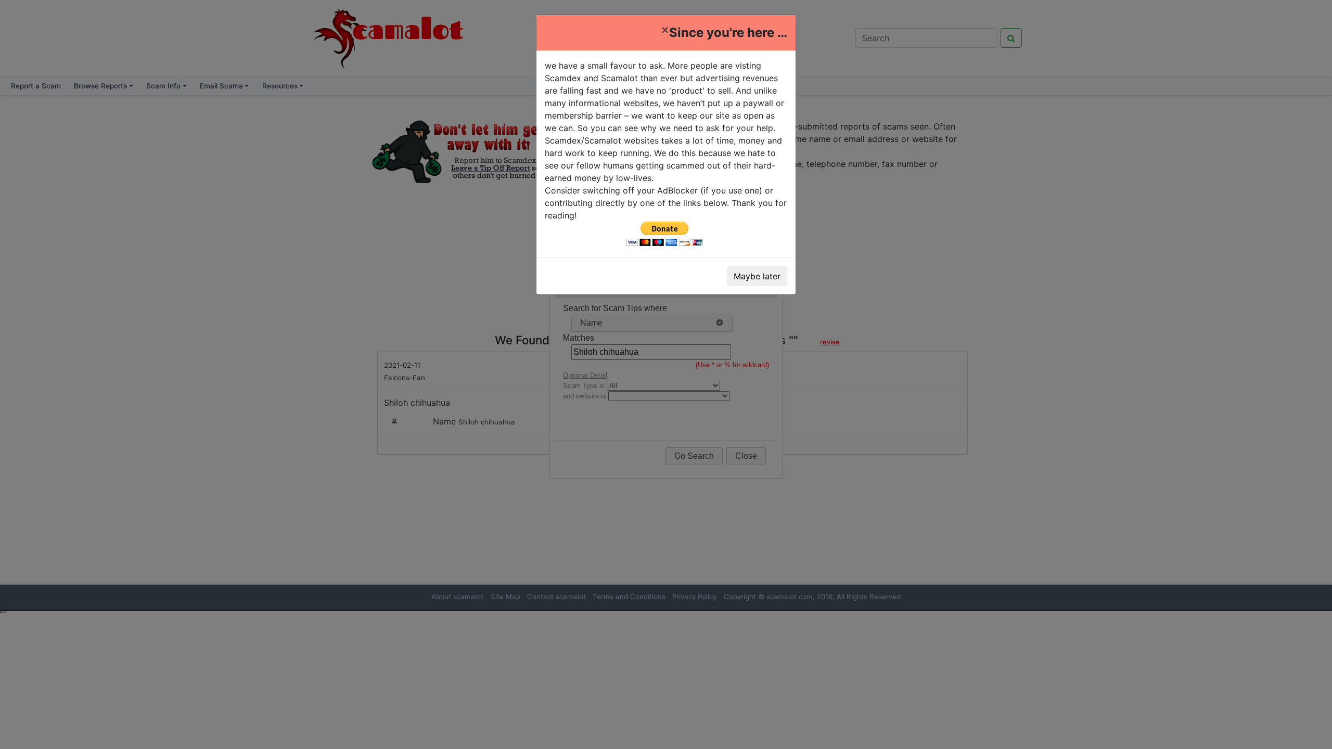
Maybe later (757, 276)
